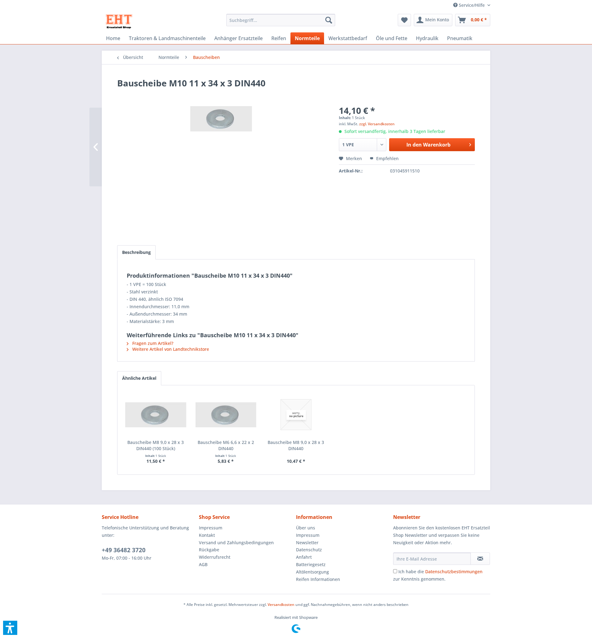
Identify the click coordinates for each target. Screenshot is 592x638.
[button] (10, 628)
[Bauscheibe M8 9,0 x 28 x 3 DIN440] (296, 414)
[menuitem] (469, 5)
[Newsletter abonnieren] (480, 559)
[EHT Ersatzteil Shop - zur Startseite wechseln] (119, 21)
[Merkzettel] (404, 20)
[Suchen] (328, 20)
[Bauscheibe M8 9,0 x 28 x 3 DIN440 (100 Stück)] (155, 414)
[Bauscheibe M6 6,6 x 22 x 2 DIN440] (226, 414)
